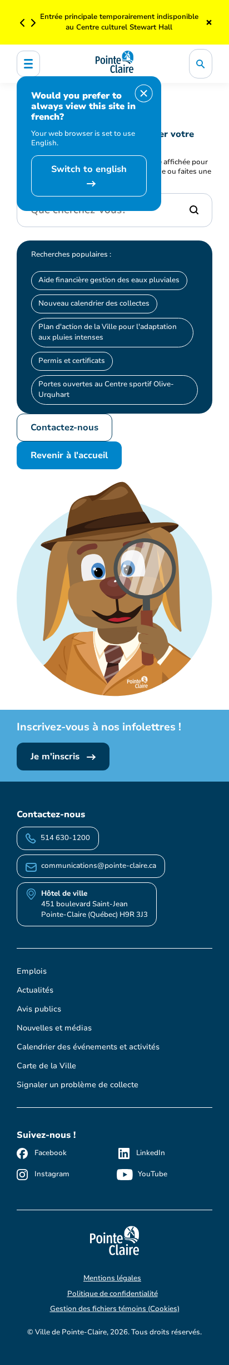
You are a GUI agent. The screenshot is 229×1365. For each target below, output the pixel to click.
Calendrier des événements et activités (88, 1047)
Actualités (35, 990)
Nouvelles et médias (54, 1028)
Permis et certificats (71, 361)
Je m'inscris (56, 756)
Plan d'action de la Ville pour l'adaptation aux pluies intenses (107, 332)
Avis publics (39, 1009)
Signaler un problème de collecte (77, 1084)
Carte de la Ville (46, 1065)
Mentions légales (112, 1278)
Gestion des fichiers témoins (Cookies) (115, 1309)
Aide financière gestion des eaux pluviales (109, 280)
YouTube (152, 1174)
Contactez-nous (64, 427)
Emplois (32, 971)
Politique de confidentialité (112, 1294)
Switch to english (89, 169)
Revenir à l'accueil (69, 455)
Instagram (51, 1174)
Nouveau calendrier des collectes (94, 303)
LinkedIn (150, 1153)
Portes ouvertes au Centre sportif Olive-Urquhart (106, 389)
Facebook (50, 1153)
